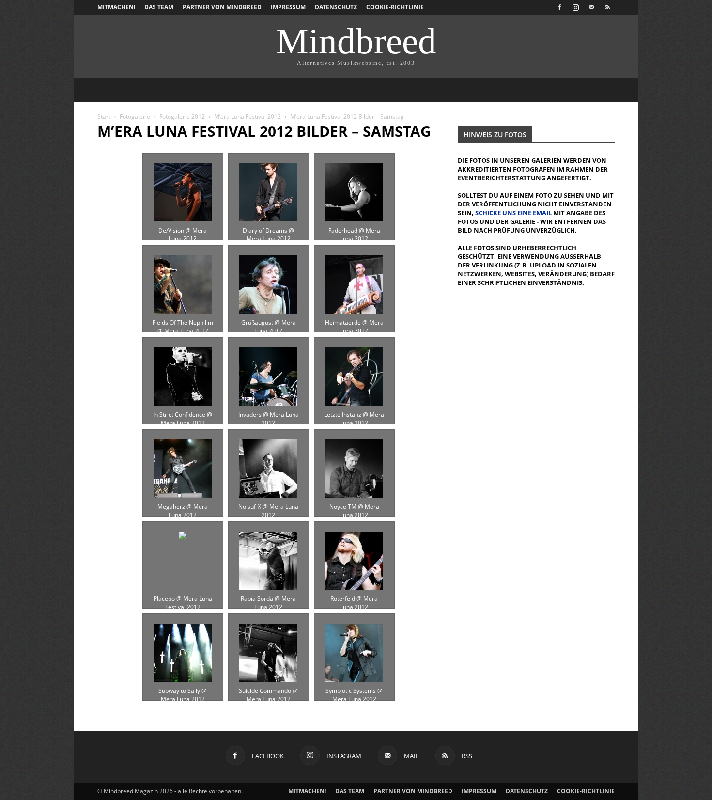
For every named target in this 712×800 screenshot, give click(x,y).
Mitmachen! (116, 7)
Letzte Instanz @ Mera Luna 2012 (354, 414)
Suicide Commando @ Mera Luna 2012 (268, 691)
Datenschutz (336, 7)
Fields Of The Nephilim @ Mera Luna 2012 (183, 322)
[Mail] (591, 7)
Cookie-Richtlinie (395, 7)
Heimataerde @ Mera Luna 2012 (354, 322)
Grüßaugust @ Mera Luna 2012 (268, 322)
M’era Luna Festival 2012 (247, 116)
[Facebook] (559, 7)
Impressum (288, 7)
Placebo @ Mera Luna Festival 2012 (183, 599)
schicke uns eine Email (513, 212)
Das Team (158, 7)
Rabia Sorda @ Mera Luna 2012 (268, 599)
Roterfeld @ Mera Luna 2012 (354, 599)
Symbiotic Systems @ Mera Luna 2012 (354, 691)
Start (103, 116)
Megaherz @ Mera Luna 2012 (182, 506)
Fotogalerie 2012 (182, 116)
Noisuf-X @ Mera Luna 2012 (268, 506)
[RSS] (607, 7)
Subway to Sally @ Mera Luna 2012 (182, 691)
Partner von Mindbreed (222, 7)
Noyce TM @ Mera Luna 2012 (354, 506)
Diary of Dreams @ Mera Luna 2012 (268, 230)
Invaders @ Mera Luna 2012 (268, 414)
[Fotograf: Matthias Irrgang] (183, 192)
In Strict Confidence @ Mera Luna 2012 (182, 414)
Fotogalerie (135, 116)
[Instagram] (575, 7)
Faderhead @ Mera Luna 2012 (354, 230)
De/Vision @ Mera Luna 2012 (182, 230)
